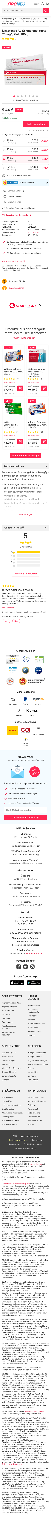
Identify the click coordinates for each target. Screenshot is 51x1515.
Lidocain (31, 1035)
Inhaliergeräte (8, 1116)
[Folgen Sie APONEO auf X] (25, 966)
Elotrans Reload (9, 1052)
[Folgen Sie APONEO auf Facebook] (18, 966)
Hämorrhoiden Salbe (36, 1023)
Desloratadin (33, 1079)
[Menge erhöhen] (17, 124)
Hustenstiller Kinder (10, 1120)
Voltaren (31, 1019)
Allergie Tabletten (35, 1056)
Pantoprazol (33, 1109)
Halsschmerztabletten (11, 1105)
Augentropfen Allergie (37, 1060)
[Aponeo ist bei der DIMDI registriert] (39, 659)
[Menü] (3, 4)
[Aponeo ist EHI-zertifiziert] (26, 659)
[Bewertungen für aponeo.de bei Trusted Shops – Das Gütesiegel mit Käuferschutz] (12, 659)
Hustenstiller (7, 1097)
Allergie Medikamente (37, 1052)
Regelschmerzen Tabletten (9, 1027)
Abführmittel (33, 1027)
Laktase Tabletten (9, 1076)
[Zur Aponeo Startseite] (16, 4)
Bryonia (31, 1124)
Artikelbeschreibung (14, 466)
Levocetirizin (33, 1072)
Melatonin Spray (9, 1060)
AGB (15, 1136)
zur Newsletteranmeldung (25, 817)
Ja (6, 621)
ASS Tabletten (8, 1010)
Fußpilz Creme (34, 1113)
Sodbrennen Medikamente (33, 1010)
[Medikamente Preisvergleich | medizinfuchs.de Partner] (10, 681)
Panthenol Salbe (35, 1120)
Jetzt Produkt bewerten (25, 573)
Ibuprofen (6, 1018)
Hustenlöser (7, 1101)
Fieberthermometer (36, 1097)
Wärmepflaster (34, 1005)
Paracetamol (7, 1022)
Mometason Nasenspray (38, 1064)
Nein (16, 621)
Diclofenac (6, 1014)
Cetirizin (31, 1068)
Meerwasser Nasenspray (12, 1113)
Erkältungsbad (8, 1109)
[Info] (46, 182)
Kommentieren (8, 607)
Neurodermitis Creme (37, 1101)
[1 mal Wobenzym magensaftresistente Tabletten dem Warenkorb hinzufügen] (44, 388)
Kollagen (6, 1064)
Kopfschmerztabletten (11, 1003)
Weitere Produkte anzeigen (25, 455)
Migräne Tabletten (9, 1006)
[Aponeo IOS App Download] (17, 982)
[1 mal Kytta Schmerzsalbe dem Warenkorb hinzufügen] (20, 441)
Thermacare (32, 1016)
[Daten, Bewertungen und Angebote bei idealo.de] (38, 670)
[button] (14, 96)
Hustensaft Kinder (10, 1124)
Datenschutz (14, 1144)
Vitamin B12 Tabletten (11, 1068)
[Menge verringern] (5, 124)
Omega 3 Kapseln (9, 1072)
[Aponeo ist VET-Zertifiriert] (12, 670)
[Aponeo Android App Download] (34, 982)
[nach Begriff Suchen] (46, 10)
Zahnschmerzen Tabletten (8, 1033)
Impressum (37, 1140)
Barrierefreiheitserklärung (25, 1148)
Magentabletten (34, 1031)
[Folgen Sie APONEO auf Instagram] (32, 966)
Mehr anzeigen (25, 514)
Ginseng (5, 1079)
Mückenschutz (34, 1116)
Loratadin (32, 1076)
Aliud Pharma (33, 232)
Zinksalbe (32, 1105)
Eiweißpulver (7, 1056)
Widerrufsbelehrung (29, 1136)
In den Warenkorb (36, 124)
